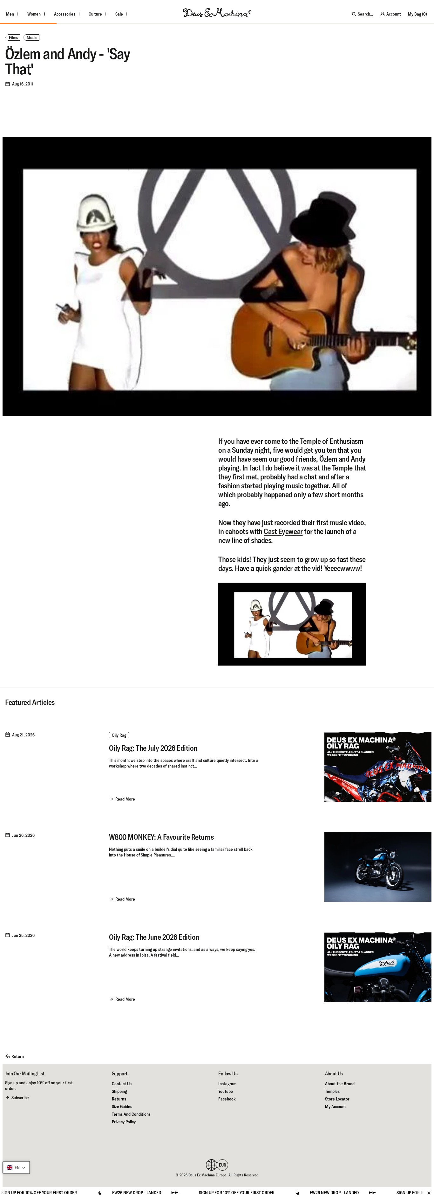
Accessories (64, 14)
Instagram (227, 1083)
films (13, 37)
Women (34, 14)
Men (10, 14)
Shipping (119, 1091)
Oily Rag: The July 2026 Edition (153, 748)
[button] (16, 1167)
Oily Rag (119, 735)
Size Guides (122, 1106)
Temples (332, 1091)
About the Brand (340, 1083)
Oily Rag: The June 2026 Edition (154, 937)
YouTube (225, 1091)
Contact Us (122, 1083)
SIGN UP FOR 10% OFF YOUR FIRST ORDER (201, 1192)
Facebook (227, 1099)
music (32, 37)
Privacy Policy (124, 1122)
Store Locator (337, 1099)
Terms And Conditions (131, 1114)
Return (17, 1056)
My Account (335, 1106)
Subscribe (20, 1097)
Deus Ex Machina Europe (207, 1175)
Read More (125, 799)
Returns (119, 1099)
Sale (119, 14)
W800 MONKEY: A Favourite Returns (161, 837)
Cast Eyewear (283, 531)
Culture (95, 14)
